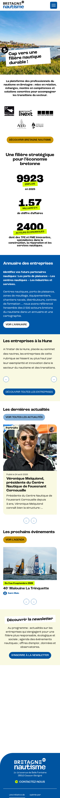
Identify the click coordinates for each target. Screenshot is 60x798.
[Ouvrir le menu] (53, 5)
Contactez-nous (32, 781)
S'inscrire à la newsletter (30, 655)
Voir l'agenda (15, 539)
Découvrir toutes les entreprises (29, 391)
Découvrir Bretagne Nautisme (30, 139)
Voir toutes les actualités (24, 417)
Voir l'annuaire (16, 324)
